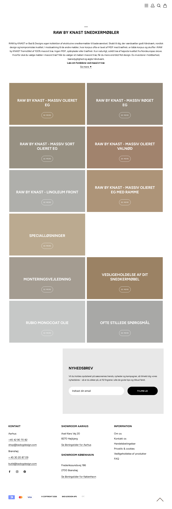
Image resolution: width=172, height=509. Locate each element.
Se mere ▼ (86, 66)
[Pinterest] (25, 471)
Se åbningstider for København (78, 476)
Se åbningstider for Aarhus (76, 444)
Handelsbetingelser (125, 443)
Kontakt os (120, 438)
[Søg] (159, 6)
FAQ (116, 458)
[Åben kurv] (165, 6)
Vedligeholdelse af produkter (130, 453)
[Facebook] (9, 471)
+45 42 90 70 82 (17, 439)
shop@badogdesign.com (22, 444)
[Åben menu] (146, 6)
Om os (118, 433)
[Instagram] (17, 471)
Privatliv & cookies (124, 448)
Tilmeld (142, 391)
